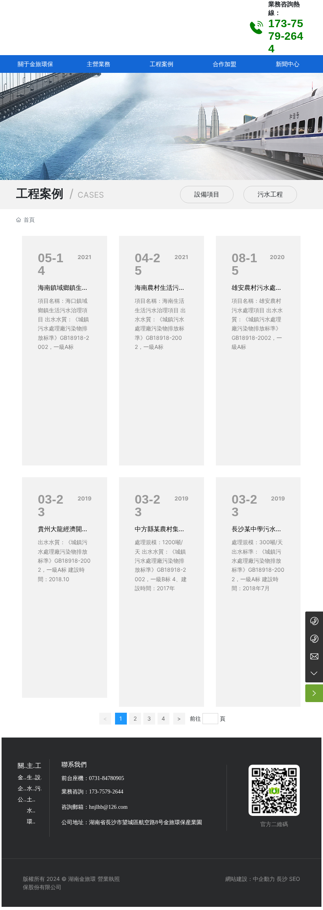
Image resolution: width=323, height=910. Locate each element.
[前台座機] (314, 620)
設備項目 (206, 194)
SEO (294, 878)
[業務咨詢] (314, 638)
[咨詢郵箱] (314, 656)
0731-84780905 (106, 778)
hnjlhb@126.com (108, 807)
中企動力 (264, 878)
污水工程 (270, 194)
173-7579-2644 (285, 36)
